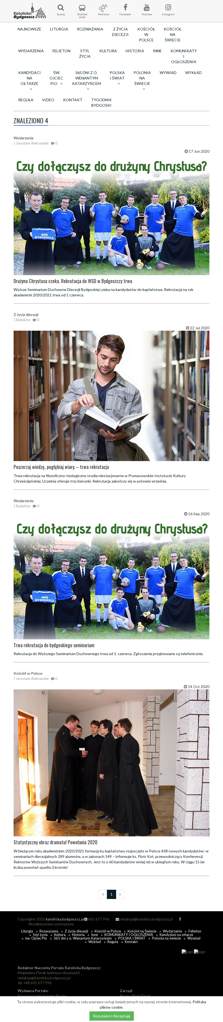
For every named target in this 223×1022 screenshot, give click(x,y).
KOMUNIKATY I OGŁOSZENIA (184, 56)
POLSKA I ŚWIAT (131, 938)
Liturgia (59, 29)
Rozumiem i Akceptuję (111, 1016)
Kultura (108, 50)
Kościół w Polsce (146, 34)
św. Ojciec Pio (36, 938)
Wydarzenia (31, 50)
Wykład (193, 72)
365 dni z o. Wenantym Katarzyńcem (83, 938)
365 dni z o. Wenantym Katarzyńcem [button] (86, 78)
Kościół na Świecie (172, 34)
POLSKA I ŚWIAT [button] (117, 75)
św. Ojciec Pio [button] (56, 78)
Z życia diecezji (120, 32)
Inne (157, 50)
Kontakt (72, 99)
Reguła (25, 99)
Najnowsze (29, 29)
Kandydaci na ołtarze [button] (29, 78)
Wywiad (168, 72)
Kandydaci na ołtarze (176, 934)
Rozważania (90, 29)
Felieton (61, 50)
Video (48, 99)
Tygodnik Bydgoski (101, 102)
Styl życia (85, 53)
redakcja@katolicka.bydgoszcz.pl (146, 919)
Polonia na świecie (166, 938)
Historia (135, 50)
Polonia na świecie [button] (142, 78)
